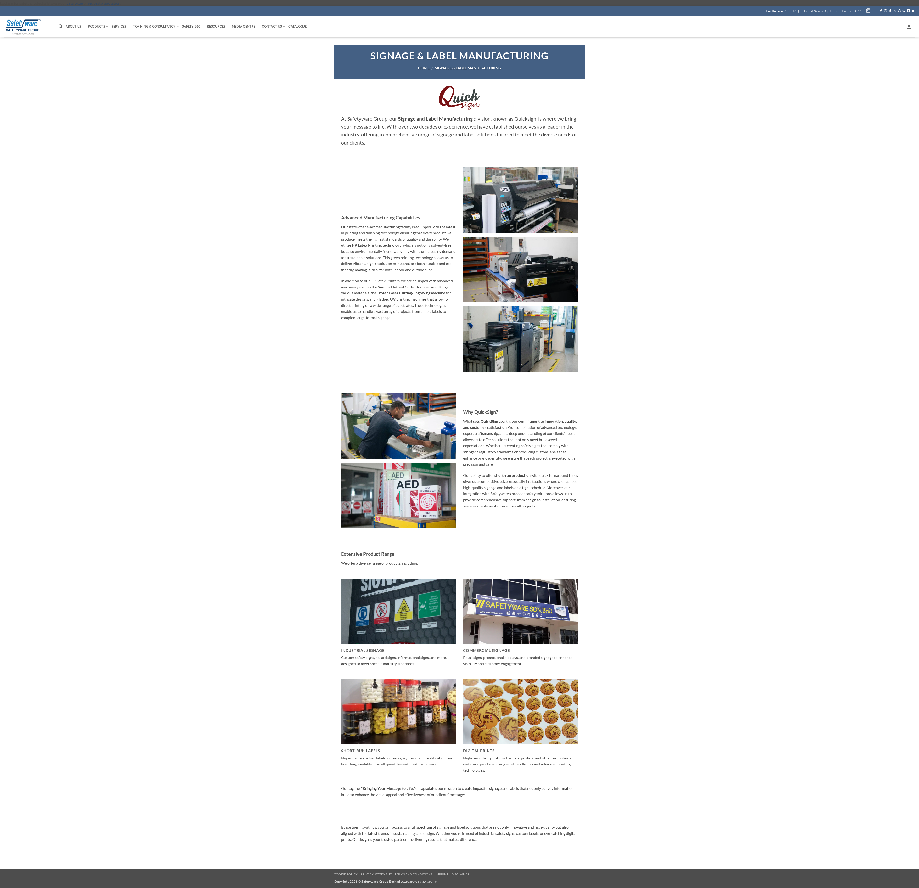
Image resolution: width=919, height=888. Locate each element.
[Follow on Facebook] (881, 11)
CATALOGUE (297, 26)
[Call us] (903, 11)
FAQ (796, 11)
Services (119, 26)
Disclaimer (460, 874)
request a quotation (104, 3)
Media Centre (243, 26)
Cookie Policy (346, 874)
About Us (73, 26)
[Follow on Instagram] (885, 11)
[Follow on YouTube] (913, 11)
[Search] (60, 26)
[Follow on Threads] (899, 11)
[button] (909, 26)
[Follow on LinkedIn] (908, 11)
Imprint (441, 874)
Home (424, 68)
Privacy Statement (376, 874)
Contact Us (849, 11)
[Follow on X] (894, 11)
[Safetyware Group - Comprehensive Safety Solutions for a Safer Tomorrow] (27, 26)
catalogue (75, 3)
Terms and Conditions (413, 874)
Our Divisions (775, 11)
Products (96, 26)
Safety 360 (191, 26)
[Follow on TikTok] (890, 11)
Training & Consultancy (154, 26)
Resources (216, 26)
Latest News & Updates (820, 11)
